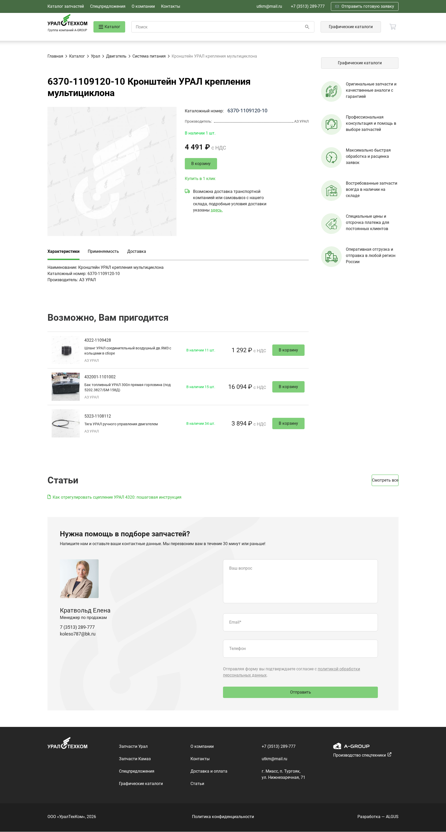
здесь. (217, 210)
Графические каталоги (351, 26)
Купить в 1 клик (200, 178)
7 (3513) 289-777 (77, 627)
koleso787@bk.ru (77, 634)
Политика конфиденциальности (223, 816)
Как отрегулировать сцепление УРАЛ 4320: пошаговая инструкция (117, 497)
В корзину (201, 163)
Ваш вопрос (240, 568)
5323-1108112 (97, 416)
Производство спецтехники (359, 755)
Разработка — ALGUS (378, 816)
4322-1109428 (97, 340)
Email (235, 622)
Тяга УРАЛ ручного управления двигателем (121, 424)
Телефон (237, 648)
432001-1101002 (100, 376)
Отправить (300, 692)
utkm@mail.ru (269, 6)
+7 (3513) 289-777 (308, 6)
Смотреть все (385, 480)
